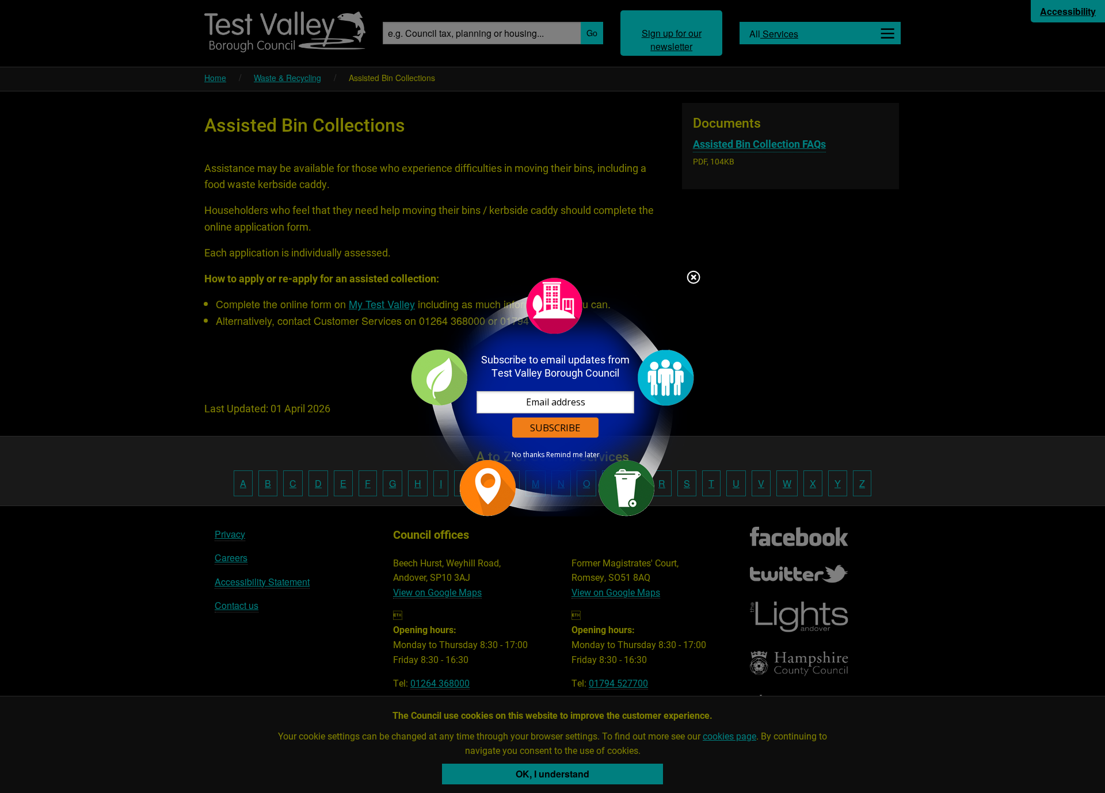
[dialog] (552, 396)
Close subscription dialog (693, 278)
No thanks (528, 454)
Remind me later (573, 454)
